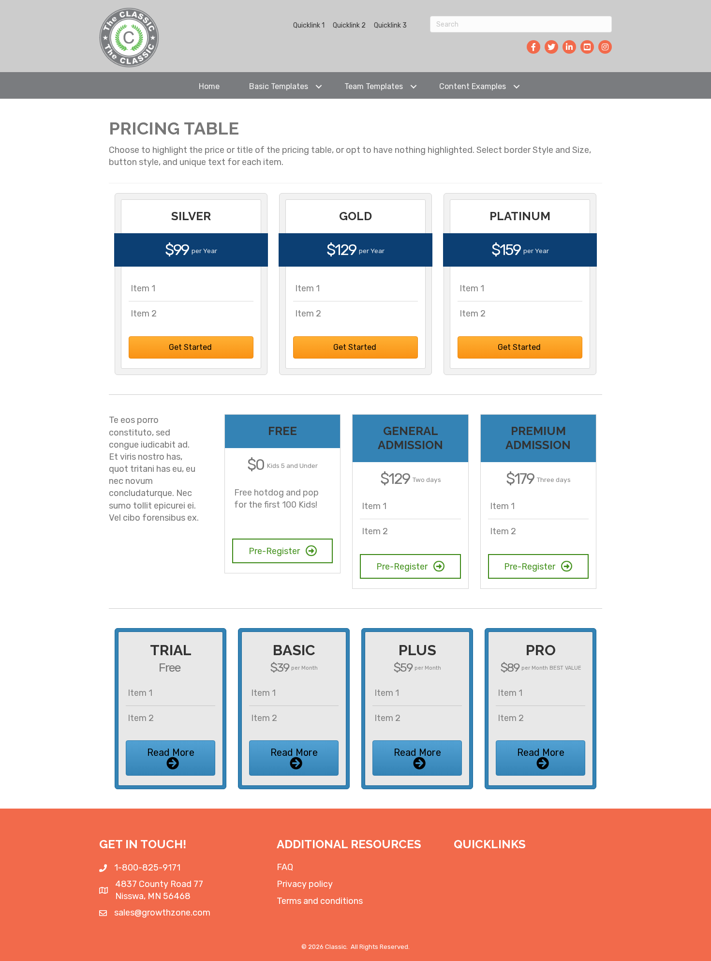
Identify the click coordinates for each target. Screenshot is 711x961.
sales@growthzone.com (162, 912)
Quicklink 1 (309, 25)
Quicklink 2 (349, 25)
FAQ (285, 867)
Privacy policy (305, 884)
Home (209, 86)
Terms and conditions (320, 901)
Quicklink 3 (390, 25)
